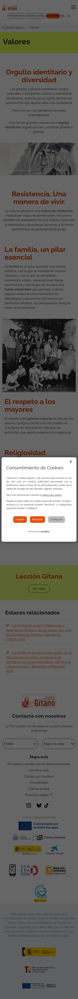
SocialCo (45, 531)
